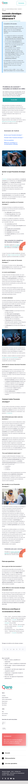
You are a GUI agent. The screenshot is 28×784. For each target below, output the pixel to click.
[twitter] (5, 778)
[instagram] (8, 778)
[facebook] (2, 778)
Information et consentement (17, 773)
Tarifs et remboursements (7, 699)
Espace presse (4, 701)
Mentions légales (6, 771)
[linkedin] (13, 778)
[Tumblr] (16, 649)
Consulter (14, 619)
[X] (7, 649)
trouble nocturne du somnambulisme (10, 357)
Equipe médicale (5, 697)
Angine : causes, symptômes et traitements (15, 663)
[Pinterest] (20, 649)
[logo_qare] (4, 2)
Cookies (4, 774)
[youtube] (11, 778)
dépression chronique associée (9, 121)
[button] (14, 753)
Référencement (10, 774)
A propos (4, 695)
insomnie (5, 179)
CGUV (12, 771)
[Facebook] (4, 649)
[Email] (23, 649)
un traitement (9, 413)
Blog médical (4, 703)
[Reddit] (10, 649)
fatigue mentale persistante (14, 254)
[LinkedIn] (14, 649)
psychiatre (15, 246)
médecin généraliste (15, 551)
